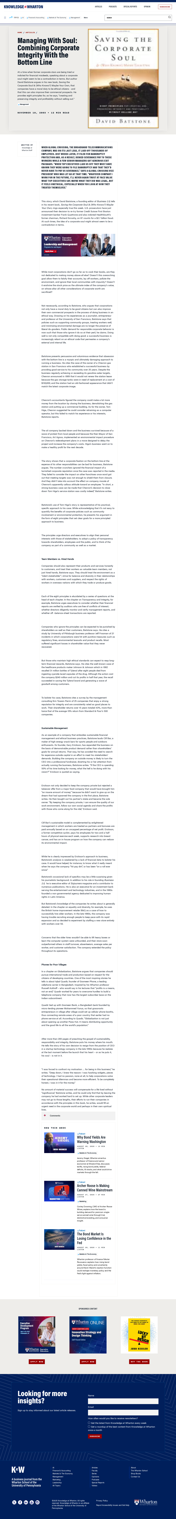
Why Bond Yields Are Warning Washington (91, 1140)
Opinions (95, 1477)
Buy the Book (139, 1361)
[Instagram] (37, 1502)
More (85, 18)
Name (91, 1396)
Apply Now (36, 1361)
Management (75, 18)
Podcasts (113, 7)
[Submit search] (169, 17)
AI (23, 18)
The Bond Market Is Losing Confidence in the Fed (94, 1239)
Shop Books (136, 1474)
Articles (98, 7)
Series (94, 1474)
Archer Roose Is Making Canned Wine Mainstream (95, 1188)
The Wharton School (139, 1471)
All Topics (56, 1486)
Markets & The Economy (57, 18)
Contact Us (135, 1477)
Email (91, 1407)
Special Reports (130, 7)
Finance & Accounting (36, 18)
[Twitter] (14, 1502)
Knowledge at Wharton (67, 1501)
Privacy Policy (102, 1501)
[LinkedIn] (26, 1502)
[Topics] (11, 18)
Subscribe (165, 7)
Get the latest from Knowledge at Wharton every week (118, 1423)
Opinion (147, 7)
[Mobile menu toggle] (5, 18)
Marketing (82, 1201)
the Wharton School (62, 1506)
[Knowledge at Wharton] (23, 6)
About (133, 1468)
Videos (94, 1486)
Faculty (95, 1471)
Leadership (57, 1483)
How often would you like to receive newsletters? (113, 1418)
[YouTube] (32, 1502)
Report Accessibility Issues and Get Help (112, 1505)
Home (20, 32)
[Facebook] (20, 1502)
